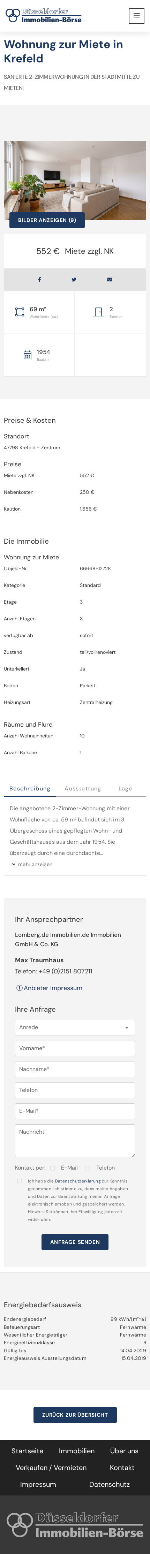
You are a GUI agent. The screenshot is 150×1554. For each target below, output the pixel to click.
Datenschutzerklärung (78, 1181)
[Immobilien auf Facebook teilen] (39, 279)
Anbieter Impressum (53, 988)
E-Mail (69, 1167)
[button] (75, 1027)
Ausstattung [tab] (83, 788)
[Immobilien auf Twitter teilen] (74, 279)
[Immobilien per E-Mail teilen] (109, 279)
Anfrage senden (75, 1242)
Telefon (105, 1167)
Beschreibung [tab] (30, 788)
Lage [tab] (126, 788)
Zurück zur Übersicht (75, 1414)
